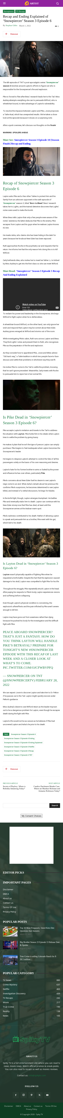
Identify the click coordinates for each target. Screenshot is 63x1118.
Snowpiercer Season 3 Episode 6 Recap (19, 751)
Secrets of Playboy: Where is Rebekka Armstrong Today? (14, 787)
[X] (39, 1095)
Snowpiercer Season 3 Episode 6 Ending (19, 738)
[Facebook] (16, 1095)
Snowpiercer (9, 11)
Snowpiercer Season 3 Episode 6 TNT (18, 755)
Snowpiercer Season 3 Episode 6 (23, 734)
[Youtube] (47, 1095)
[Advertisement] (31, 845)
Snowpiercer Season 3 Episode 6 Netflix (19, 747)
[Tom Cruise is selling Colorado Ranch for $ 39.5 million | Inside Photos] (10, 960)
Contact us (8, 902)
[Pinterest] (31, 1095)
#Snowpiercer (41, 650)
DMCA (6, 894)
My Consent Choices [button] (31, 816)
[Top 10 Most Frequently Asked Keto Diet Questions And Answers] (10, 932)
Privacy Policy (9, 911)
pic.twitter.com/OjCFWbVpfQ (28, 667)
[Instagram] (24, 1095)
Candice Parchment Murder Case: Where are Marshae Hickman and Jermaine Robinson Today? (47, 788)
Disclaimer (8, 889)
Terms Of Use (9, 907)
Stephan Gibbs (11, 25)
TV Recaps (20, 11)
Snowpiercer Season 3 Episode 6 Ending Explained (23, 742)
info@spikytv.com (37, 1075)
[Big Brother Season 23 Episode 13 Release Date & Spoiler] (10, 945)
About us (7, 898)
